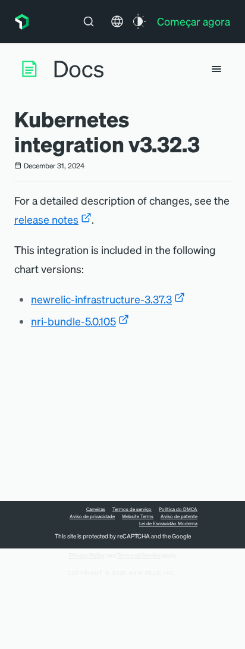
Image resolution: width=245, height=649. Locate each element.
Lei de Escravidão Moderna (168, 523)
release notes (46, 219)
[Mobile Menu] (216, 69)
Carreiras (95, 509)
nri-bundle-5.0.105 (73, 321)
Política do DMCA (178, 509)
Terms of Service (139, 555)
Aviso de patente (179, 516)
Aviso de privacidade (92, 516)
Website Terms (137, 516)
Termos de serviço (132, 509)
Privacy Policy (87, 555)
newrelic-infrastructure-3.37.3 (101, 299)
